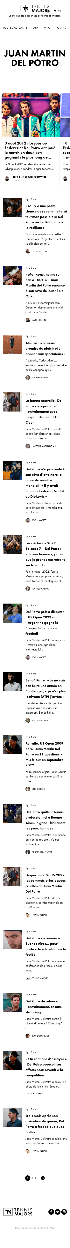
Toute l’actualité (15, 27)
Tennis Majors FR (35, 8)
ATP (35, 27)
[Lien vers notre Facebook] (51, 1212)
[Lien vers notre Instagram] (64, 1212)
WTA (47, 27)
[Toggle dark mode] (48, 11)
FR (55, 11)
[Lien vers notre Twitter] (57, 1212)
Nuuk (52, 1227)
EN (59, 11)
